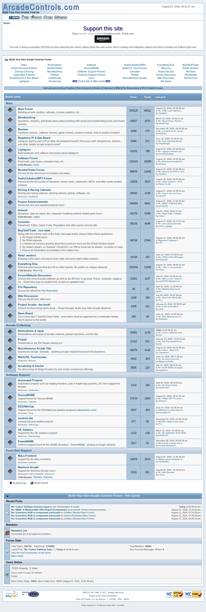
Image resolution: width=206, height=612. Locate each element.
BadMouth (33, 196)
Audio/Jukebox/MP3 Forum (35, 178)
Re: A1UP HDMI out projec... (171, 368)
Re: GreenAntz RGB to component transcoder (35, 512)
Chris (31, 413)
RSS (143, 88)
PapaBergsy (164, 143)
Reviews (191, 71)
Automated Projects (24, 74)
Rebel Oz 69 (164, 184)
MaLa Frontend (27, 455)
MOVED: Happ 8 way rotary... (171, 421)
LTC (160, 243)
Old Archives (191, 78)
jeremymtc (163, 206)
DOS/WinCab (26, 406)
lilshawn (32, 360)
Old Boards (191, 74)
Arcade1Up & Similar (31, 366)
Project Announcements (24, 68)
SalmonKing (34, 436)
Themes (37, 477)
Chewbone (164, 352)
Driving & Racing (24, 71)
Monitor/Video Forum (31, 169)
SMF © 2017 (101, 592)
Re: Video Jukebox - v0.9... (170, 182)
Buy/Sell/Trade (191, 65)
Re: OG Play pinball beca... (170, 341)
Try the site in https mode (91, 81)
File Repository (130, 88)
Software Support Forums (91, 71)
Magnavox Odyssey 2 (168, 240)
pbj (160, 344)
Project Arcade (166, 71)
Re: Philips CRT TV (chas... (170, 398)
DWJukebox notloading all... (171, 410)
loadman (33, 462)
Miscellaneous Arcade (135, 78)
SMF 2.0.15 (87, 592)
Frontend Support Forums (91, 74)
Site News (165, 81)
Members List (19, 530)
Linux (91, 78)
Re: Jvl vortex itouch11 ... (169, 359)
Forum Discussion (166, 74)
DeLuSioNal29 (36, 474)
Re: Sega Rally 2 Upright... (170, 213)
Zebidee (162, 174)
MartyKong (164, 123)
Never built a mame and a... (171, 443)
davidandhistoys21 (167, 445)
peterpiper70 (165, 412)
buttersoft (163, 259)
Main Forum (25, 109)
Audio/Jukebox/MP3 (135, 65)
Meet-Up (37, 270)
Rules (97, 88)
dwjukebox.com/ (87, 410)
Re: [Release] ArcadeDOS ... (171, 161)
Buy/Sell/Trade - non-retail (34, 230)
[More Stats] (17, 556)
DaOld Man (34, 390)
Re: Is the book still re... (169, 306)
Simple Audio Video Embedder (103, 596)
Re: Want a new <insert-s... (170, 279)
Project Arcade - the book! (34, 304)
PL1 (161, 291)
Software (91, 65)
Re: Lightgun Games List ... (171, 151)
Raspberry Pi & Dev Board (24, 78)
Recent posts (84, 88)
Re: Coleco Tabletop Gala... (171, 332)
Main (24, 65)
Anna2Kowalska (166, 154)
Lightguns (24, 81)
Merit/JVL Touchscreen (134, 68)
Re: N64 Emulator (166, 472)
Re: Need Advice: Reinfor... (170, 121)
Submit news (155, 88)
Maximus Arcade (28, 467)
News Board (25, 313)
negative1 (163, 370)
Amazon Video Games (90, 33)
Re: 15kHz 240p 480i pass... (171, 257)
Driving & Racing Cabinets (34, 189)
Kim (160, 335)
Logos (36, 216)
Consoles (135, 71)
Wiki (117, 88)
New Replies (68, 88)
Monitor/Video (54, 68)
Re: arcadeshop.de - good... (171, 131)
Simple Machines (116, 592)
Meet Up (166, 68)
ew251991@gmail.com (169, 281)
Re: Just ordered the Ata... (170, 223)
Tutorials (48, 477)
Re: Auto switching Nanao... (171, 141)
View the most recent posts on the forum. (31, 552)
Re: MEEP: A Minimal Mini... (170, 203)
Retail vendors (27, 255)
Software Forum (28, 158)
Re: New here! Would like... (170, 298)
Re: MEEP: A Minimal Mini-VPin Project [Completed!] (39, 510)
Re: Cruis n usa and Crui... (170, 193)
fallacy (162, 269)
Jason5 (162, 196)
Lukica (162, 475)
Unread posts (51, 88)
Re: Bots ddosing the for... (170, 316)
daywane (163, 113)
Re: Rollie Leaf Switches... (170, 111)
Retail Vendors (191, 68)
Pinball (135, 74)
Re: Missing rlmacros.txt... (170, 289)
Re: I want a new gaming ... (171, 267)
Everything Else (165, 65)
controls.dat (54, 78)
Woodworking (54, 71)
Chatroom (108, 88)
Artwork (54, 74)
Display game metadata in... (171, 459)
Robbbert (163, 319)
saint (161, 309)
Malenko (163, 133)
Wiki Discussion (166, 78)
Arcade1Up (54, 81)
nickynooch (49, 474)
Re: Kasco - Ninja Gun (168, 350)
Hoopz (14, 576)
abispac (162, 164)
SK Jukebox (25, 429)
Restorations (55, 65)
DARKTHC (163, 435)
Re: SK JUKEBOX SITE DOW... (172, 433)
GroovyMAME (91, 68)
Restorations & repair (31, 330)
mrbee (162, 216)
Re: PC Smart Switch (167, 385)
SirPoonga (33, 425)
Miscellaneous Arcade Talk (34, 348)
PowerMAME (26, 441)
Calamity (32, 402)
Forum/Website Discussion (35, 275)
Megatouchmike (166, 361)
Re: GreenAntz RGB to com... (172, 171)
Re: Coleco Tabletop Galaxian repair (30, 506)
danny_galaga (165, 226)
